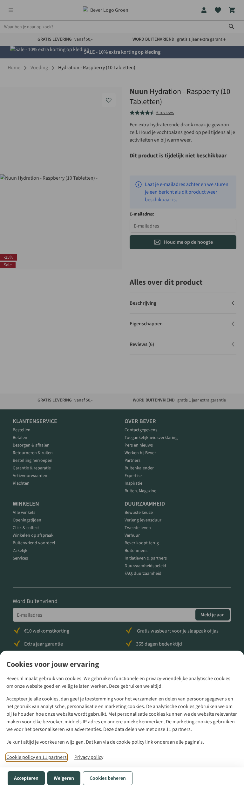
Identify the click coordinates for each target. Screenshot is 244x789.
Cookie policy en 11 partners (36, 757)
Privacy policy (88, 757)
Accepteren (26, 778)
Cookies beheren (108, 778)
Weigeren (64, 778)
